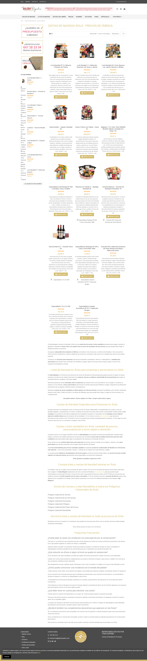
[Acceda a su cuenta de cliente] (121, 9)
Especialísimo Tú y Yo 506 (60, 306)
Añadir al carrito (62, 97)
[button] (106, 17)
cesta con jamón (105, 416)
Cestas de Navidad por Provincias (112, 637)
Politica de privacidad (28, 645)
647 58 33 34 (43, 1)
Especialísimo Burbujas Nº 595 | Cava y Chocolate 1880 (87, 248)
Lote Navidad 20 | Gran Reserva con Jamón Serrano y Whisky (113, 66)
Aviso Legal (25, 647)
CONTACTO (35, 1)
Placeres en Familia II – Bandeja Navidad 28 (87, 188)
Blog (23, 637)
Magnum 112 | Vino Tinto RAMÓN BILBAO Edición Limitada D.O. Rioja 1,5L (113, 129)
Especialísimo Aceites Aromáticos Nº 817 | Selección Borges (87, 308)
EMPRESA (27, 1)
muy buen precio (99, 472)
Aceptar (6, 656)
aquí (39, 653)
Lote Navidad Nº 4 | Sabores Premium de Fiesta (61, 66)
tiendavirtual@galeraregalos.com (59, 638)
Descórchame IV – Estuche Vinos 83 (61, 248)
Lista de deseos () (121, 1)
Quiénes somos (26, 634)
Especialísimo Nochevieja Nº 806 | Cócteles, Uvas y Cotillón (61, 188)
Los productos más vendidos (33, 184)
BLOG (22, 1)
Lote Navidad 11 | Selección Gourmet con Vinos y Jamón (87, 66)
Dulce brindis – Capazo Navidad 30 (60, 128)
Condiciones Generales (28, 642)
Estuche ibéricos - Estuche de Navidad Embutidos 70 (113, 188)
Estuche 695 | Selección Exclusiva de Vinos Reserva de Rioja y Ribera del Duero (113, 249)
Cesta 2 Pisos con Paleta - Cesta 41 (87, 128)
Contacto (24, 639)
